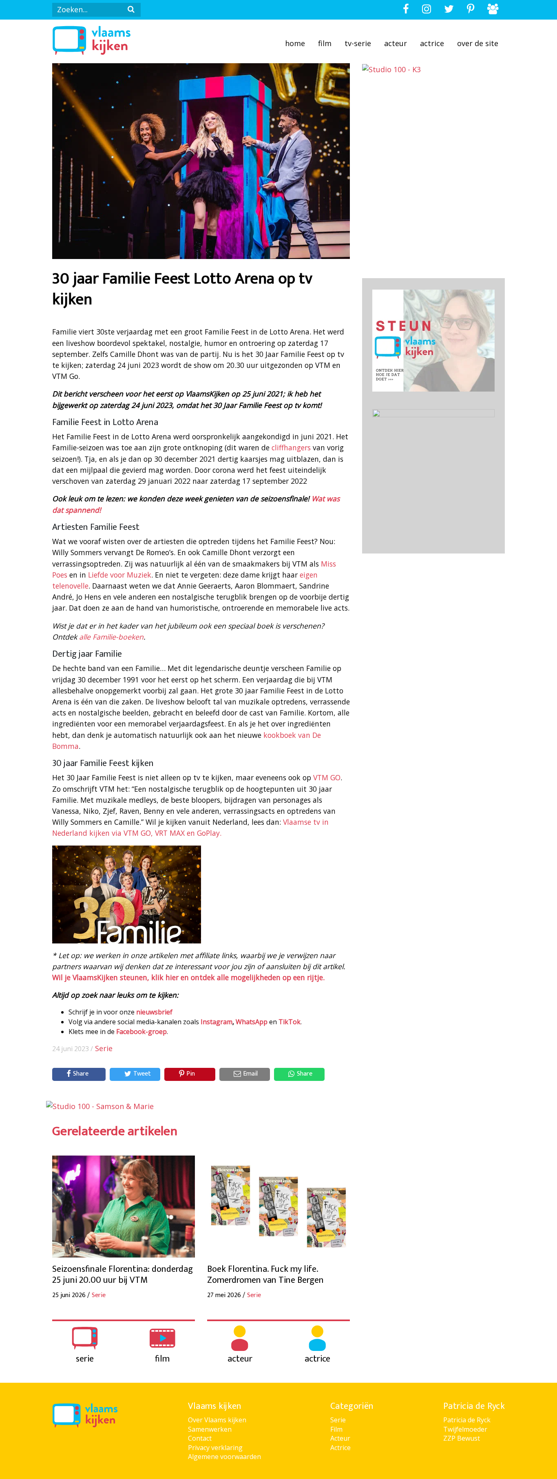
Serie (104, 1048)
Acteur (395, 43)
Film (325, 43)
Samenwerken (210, 1429)
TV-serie (358, 43)
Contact (200, 1438)
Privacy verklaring (215, 1447)
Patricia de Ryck (467, 1419)
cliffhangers (291, 447)
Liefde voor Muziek (119, 575)
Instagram (216, 1021)
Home (295, 43)
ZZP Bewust (461, 1438)
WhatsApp (251, 1021)
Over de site (477, 43)
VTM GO (326, 777)
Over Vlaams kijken (217, 1419)
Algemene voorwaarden (224, 1456)
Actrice (432, 43)
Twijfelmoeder (465, 1429)
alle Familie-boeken (111, 637)
